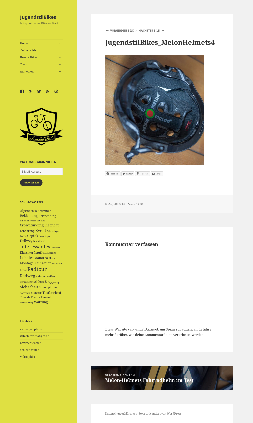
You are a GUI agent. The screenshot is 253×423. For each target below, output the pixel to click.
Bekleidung (29, 215)
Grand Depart (45, 236)
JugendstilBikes (38, 17)
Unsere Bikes (28, 57)
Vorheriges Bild (122, 30)
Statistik (36, 293)
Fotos (23, 236)
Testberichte (28, 50)
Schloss (38, 282)
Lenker (51, 252)
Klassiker (27, 252)
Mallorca (41, 258)
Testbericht (51, 292)
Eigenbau (51, 225)
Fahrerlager (53, 231)
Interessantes (35, 246)
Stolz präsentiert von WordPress (160, 413)
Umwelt (46, 297)
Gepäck (32, 236)
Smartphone (48, 287)
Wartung (41, 302)
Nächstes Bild (149, 30)
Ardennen (44, 211)
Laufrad (40, 252)
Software (25, 293)
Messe (52, 258)
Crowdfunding (32, 225)
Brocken (41, 220)
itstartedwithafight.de (34, 336)
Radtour (37, 269)
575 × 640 (136, 204)
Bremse (32, 221)
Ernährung (27, 231)
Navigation (42, 263)
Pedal (23, 270)
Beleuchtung (47, 216)
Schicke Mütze (29, 350)
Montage (27, 263)
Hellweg (26, 240)
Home (24, 43)
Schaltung (26, 281)
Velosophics (27, 357)
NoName (57, 263)
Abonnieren (31, 182)
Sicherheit (29, 286)
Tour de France (30, 297)
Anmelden (27, 71)
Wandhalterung (26, 302)
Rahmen (41, 276)
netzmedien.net (30, 343)
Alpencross (28, 211)
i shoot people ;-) (30, 329)
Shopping (52, 281)
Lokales (27, 257)
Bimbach (24, 220)
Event (40, 230)
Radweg (27, 276)
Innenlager (39, 241)
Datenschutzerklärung (120, 413)
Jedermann (55, 247)
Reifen (51, 276)
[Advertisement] (41, 397)
